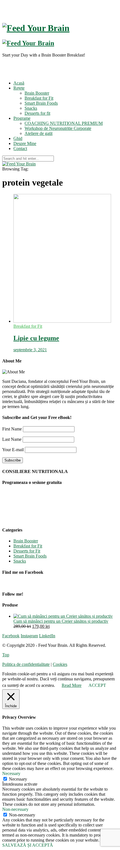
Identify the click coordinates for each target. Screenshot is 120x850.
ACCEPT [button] (97, 685)
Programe (21, 118)
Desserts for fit (37, 113)
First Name (12, 429)
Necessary (18, 779)
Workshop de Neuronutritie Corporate (58, 128)
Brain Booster (37, 93)
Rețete (19, 88)
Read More (71, 685)
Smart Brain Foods (41, 103)
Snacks (31, 108)
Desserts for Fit (26, 551)
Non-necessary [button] (15, 809)
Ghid (17, 138)
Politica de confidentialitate (26, 664)
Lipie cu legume (36, 338)
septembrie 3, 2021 (30, 349)
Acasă (18, 83)
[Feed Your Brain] (19, 163)
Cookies (60, 664)
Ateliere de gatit (38, 133)
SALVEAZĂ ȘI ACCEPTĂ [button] (27, 845)
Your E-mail (13, 449)
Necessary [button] (11, 773)
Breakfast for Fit (39, 98)
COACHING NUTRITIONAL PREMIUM (64, 123)
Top (5, 654)
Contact (20, 148)
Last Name (11, 439)
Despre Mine (24, 143)
